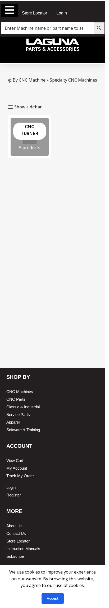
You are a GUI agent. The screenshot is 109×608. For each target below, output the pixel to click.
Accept (52, 598)
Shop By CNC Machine (23, 80)
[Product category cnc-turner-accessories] (30, 137)
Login (61, 13)
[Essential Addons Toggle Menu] (9, 10)
